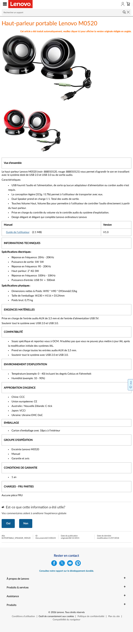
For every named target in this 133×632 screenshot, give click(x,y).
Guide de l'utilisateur (18, 232)
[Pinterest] (78, 564)
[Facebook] (54, 564)
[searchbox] (66, 12)
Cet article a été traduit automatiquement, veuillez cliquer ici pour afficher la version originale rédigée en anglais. (75, 31)
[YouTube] (70, 564)
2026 (53, 612)
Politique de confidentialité (91, 616)
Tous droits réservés (75, 612)
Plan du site (114, 616)
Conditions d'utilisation (23, 616)
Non (25, 523)
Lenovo (60, 612)
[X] (62, 564)
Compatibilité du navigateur (66, 620)
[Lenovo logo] (20, 4)
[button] (4, 4)
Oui (8, 523)
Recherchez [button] (124, 12)
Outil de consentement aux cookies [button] (56, 616)
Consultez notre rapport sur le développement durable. (66, 571)
